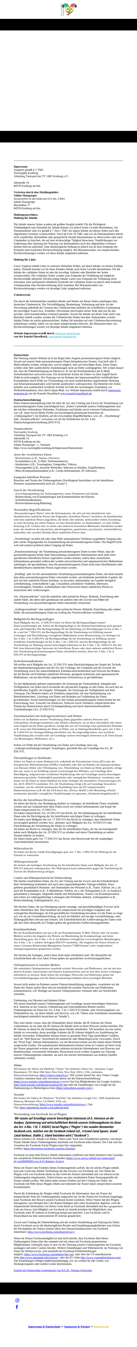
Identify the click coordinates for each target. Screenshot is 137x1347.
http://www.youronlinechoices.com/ (101, 1257)
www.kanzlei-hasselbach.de (62, 337)
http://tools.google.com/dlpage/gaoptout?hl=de (41, 1084)
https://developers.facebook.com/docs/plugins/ (49, 1148)
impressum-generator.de (67, 333)
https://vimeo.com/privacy (54, 1075)
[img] (68, 9)
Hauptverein (101, 1326)
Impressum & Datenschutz (44, 1326)
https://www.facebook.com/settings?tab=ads (49, 1254)
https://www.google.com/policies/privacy (38, 1081)
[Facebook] (17, 1307)
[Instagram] (17, 1300)
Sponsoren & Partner (77, 1326)
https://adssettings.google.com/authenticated (43, 1107)
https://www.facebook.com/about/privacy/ (51, 1231)
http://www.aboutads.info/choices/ (39, 1257)
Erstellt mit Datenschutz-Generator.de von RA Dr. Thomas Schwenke (53, 1270)
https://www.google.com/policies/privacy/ (63, 1104)
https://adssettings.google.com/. (74, 1087)
